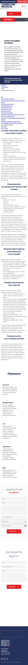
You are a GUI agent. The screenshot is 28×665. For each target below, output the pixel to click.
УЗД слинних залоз (6, 109)
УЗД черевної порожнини (8, 99)
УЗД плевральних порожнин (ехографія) (12, 123)
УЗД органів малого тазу (7, 116)
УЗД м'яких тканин (6, 111)
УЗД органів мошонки (7, 112)
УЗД (2, 97)
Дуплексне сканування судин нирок (10, 121)
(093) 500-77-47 (5, 641)
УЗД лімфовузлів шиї (6, 106)
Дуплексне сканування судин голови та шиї (12, 114)
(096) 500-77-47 (5, 644)
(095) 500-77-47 (5, 643)
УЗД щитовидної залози (7, 104)
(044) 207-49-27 (5, 640)
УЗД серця (4, 126)
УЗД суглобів (4, 128)
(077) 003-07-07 (7, 645)
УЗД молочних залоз (6, 107)
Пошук (11, 13)
